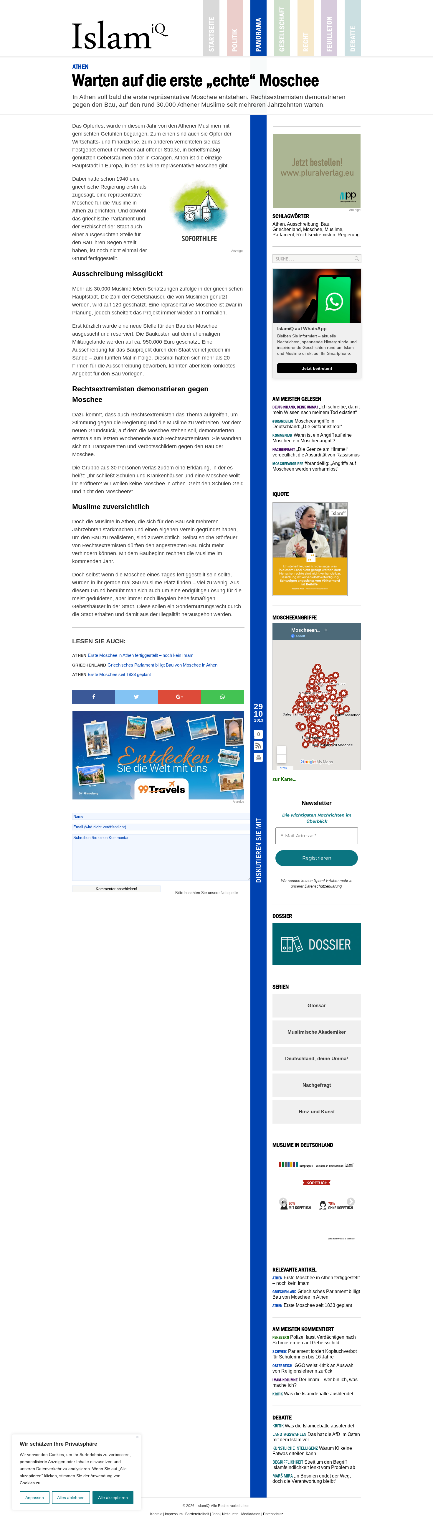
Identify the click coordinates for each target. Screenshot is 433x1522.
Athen (278, 224)
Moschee (312, 229)
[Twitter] (136, 697)
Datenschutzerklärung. (324, 886)
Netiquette (229, 893)
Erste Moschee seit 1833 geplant (111, 674)
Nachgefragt (317, 1085)
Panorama (258, 28)
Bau (325, 224)
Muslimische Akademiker (316, 1032)
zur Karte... (284, 779)
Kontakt (156, 1514)
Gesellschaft (282, 28)
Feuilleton (329, 28)
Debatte (353, 28)
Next (349, 1200)
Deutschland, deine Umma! (316, 1058)
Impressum (174, 1514)
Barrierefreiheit (197, 1514)
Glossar (317, 1005)
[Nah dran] (137, 1437)
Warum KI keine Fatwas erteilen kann (312, 1451)
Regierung (349, 234)
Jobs (215, 1514)
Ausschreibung (302, 224)
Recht (306, 28)
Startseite (211, 28)
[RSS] (258, 746)
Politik (235, 28)
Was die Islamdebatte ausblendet (312, 1393)
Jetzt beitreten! (317, 368)
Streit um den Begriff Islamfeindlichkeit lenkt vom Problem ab (313, 1465)
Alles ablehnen (71, 1497)
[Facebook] (93, 697)
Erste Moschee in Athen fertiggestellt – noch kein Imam (133, 655)
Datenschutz (273, 1514)
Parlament (283, 234)
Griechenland (286, 229)
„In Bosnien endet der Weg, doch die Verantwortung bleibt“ (311, 1478)
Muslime (333, 229)
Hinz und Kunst (317, 1111)
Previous (281, 1200)
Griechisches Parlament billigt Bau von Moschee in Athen (144, 664)
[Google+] (179, 697)
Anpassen (34, 1497)
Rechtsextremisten (315, 234)
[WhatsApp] (222, 697)
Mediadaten (250, 1514)
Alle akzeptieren (113, 1497)
